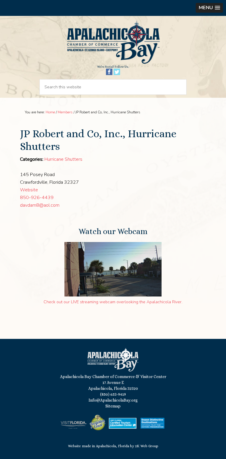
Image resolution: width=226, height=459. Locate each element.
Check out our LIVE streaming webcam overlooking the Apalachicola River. (113, 302)
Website (29, 190)
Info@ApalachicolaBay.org (113, 400)
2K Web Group (146, 446)
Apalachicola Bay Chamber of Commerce (113, 42)
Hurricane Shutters (63, 159)
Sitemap (113, 406)
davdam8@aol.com (39, 205)
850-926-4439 (37, 197)
